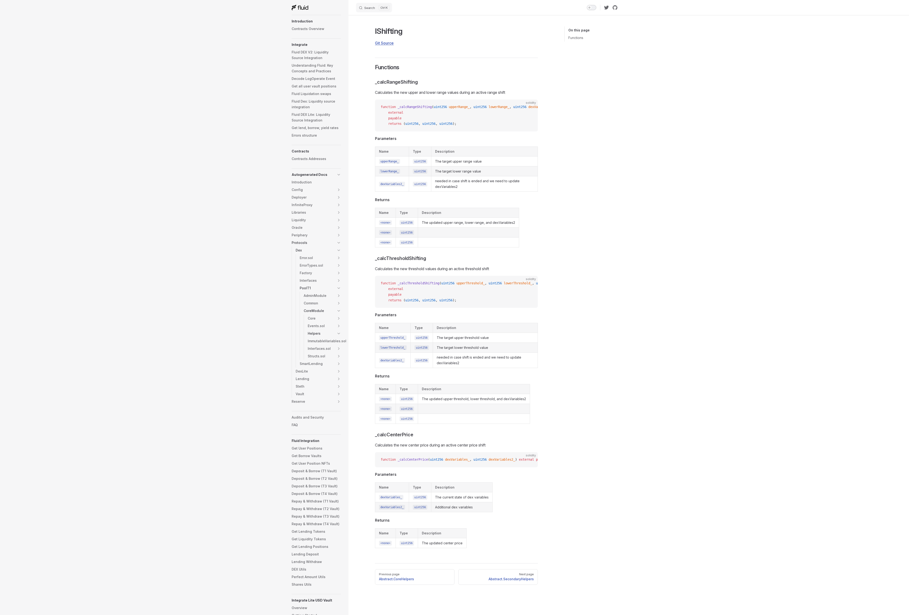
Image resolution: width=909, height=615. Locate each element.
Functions (575, 38)
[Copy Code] (530, 107)
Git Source (384, 43)
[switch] (591, 7)
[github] (615, 7)
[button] (316, 21)
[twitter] (606, 7)
